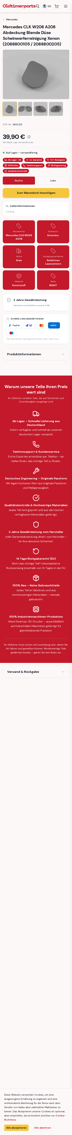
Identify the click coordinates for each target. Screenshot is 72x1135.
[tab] (10, 109)
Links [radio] (53, 180)
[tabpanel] (36, 74)
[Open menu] (65, 6)
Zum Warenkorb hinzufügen (36, 193)
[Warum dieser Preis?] (29, 137)
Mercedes (12, 19)
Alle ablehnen (42, 1127)
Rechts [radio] (19, 180)
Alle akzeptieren (16, 1127)
